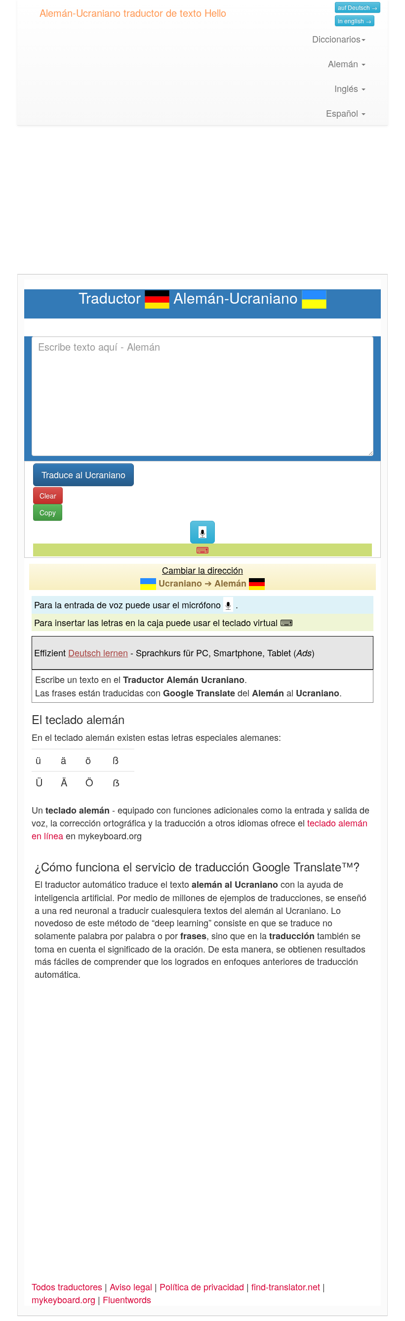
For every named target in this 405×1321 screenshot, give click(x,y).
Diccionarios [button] (336, 38)
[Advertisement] (202, 205)
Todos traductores (67, 1286)
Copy (48, 512)
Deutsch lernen (98, 652)
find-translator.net (285, 1286)
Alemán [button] (344, 63)
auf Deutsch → (357, 7)
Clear (48, 496)
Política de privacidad (202, 1286)
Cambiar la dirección (202, 569)
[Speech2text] (202, 532)
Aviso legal (131, 1286)
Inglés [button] (347, 88)
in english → (354, 20)
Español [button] (343, 112)
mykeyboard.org (63, 1299)
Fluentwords (127, 1299)
